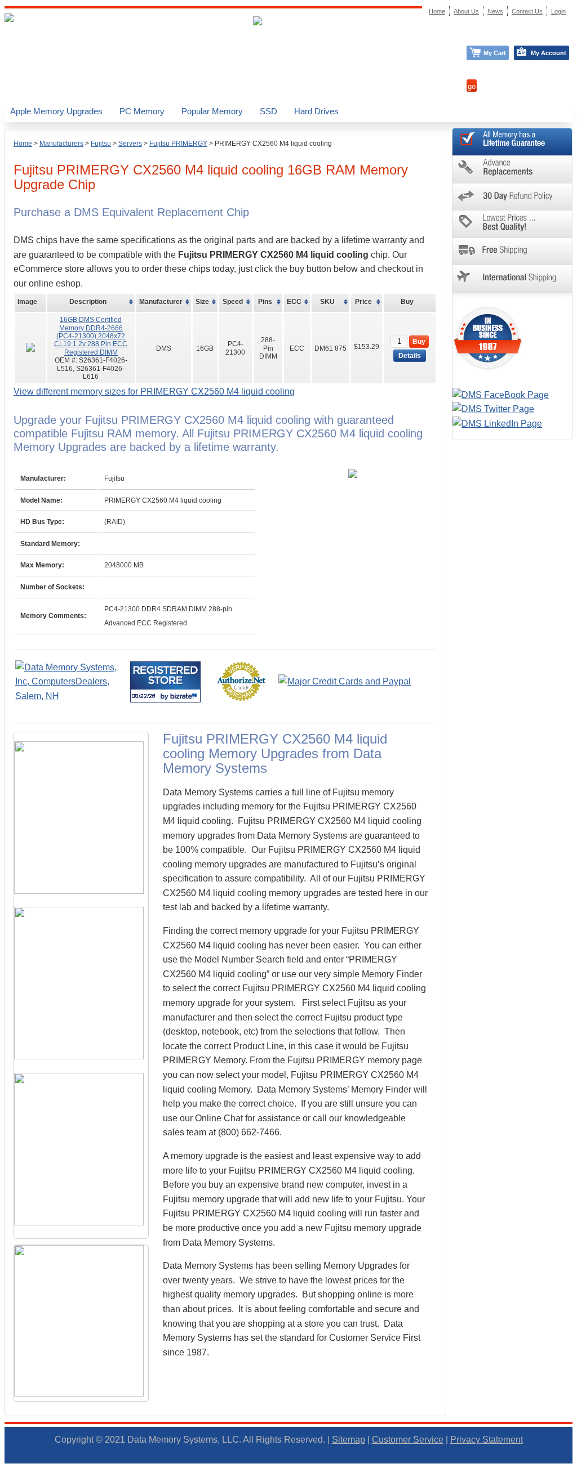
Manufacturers (61, 143)
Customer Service (407, 1439)
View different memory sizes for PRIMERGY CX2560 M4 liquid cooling (154, 391)
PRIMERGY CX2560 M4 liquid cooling (273, 143)
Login (558, 11)
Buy (418, 342)
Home (23, 143)
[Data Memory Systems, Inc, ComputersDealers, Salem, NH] (71, 696)
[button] (576, 1462)
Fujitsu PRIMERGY (178, 143)
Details (409, 356)
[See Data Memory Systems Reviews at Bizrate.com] (165, 681)
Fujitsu (101, 143)
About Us (466, 11)
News (495, 11)
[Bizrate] (185, 696)
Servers (130, 143)
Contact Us (527, 11)
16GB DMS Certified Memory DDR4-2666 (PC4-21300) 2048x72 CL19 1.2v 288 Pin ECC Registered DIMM (90, 336)
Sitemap (348, 1439)
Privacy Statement (486, 1439)
